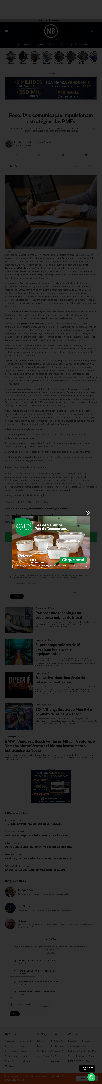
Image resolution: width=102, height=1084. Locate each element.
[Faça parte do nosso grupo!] (91, 1077)
